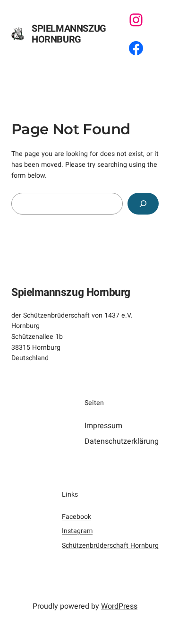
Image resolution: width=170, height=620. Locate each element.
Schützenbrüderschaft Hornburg (110, 546)
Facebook (76, 517)
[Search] (143, 204)
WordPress (119, 606)
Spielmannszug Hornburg (69, 34)
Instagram (77, 531)
